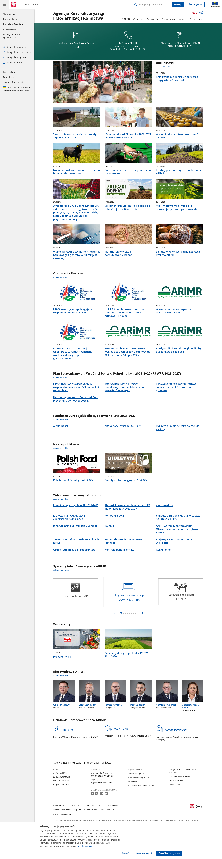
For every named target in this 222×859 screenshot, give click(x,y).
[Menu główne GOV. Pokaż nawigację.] (4, 4)
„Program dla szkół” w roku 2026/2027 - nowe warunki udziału (128, 136)
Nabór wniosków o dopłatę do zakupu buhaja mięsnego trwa (76, 171)
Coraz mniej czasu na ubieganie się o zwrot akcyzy (128, 171)
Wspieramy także (176, 780)
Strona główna (13, 13)
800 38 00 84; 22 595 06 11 (103, 776)
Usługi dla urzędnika (16, 57)
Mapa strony (174, 784)
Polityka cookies (60, 805)
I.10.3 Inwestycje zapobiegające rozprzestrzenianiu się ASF (72, 311)
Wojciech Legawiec (62, 704)
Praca (192, 19)
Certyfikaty (132, 781)
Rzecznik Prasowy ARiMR (138, 777)
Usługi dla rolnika (14, 62)
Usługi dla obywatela (16, 47)
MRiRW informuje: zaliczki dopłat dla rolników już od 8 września (127, 207)
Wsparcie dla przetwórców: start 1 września (177, 136)
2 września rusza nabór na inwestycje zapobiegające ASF (76, 136)
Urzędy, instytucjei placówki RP (11, 36)
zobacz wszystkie (163, 66)
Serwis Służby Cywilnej (13, 82)
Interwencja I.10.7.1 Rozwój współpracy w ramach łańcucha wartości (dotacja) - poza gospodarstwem (72, 353)
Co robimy (138, 19)
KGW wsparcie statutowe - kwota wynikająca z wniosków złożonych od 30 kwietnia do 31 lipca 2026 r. (127, 352)
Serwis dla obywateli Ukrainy (17, 89)
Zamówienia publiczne (138, 773)
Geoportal (77, 810)
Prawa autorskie (111, 805)
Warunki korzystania (62, 810)
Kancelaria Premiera (13, 24)
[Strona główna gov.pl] (14, 4)
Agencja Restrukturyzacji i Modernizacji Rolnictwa (78, 16)
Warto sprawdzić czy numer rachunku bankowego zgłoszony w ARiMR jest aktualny (76, 255)
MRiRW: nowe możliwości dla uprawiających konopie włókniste (177, 207)
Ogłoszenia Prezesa (136, 769)
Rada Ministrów (10, 19)
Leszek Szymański (87, 704)
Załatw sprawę (168, 19)
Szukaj (177, 4)
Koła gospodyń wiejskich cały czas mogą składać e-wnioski (177, 78)
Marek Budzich (137, 704)
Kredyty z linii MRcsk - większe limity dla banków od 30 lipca (178, 350)
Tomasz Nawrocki (113, 704)
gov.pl (199, 809)
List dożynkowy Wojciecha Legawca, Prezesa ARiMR (178, 253)
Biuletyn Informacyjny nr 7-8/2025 (126, 480)
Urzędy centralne (32, 4)
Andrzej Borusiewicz (166, 704)
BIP (100, 805)
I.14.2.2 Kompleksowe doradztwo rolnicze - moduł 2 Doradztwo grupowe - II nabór (125, 313)
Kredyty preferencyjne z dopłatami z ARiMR (178, 171)
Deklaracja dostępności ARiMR (141, 785)
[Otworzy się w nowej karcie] (92, 793)
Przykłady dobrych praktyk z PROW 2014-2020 (126, 654)
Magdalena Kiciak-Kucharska (190, 706)
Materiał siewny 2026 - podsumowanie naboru (119, 253)
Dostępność (152, 19)
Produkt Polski (62, 656)
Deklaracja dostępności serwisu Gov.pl (100, 810)
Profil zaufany (9, 72)
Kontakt (182, 19)
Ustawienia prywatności (63, 814)
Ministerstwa (9, 29)
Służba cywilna (75, 805)
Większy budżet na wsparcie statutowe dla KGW (173, 311)
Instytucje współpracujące (180, 776)
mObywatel (196, 5)
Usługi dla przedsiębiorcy (18, 52)
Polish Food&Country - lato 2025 (73, 480)
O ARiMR (126, 19)
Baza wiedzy (8, 77)
